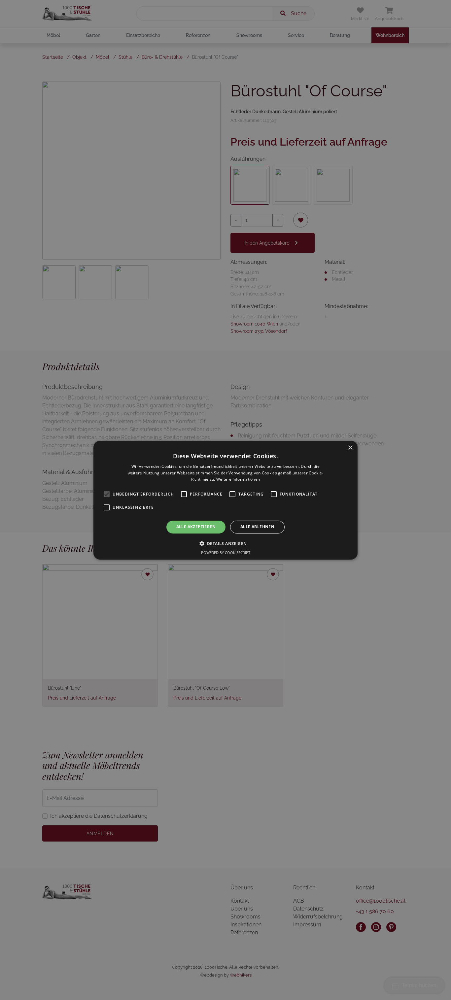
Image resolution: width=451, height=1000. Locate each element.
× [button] (350, 447)
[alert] (225, 500)
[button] (225, 543)
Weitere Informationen (238, 479)
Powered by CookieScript (225, 552)
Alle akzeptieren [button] (196, 527)
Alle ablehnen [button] (257, 527)
